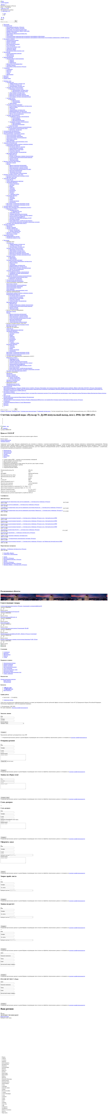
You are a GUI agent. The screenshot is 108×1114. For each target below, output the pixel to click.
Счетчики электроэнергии (13, 115)
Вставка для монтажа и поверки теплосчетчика (21, 156)
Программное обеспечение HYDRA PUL (16, 33)
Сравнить (5, 428)
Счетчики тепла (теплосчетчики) (14, 87)
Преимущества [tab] (7, 450)
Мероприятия (9, 74)
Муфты (11, 186)
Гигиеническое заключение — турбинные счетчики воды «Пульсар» (18, 532)
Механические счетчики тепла (20, 91)
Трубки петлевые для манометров (17, 152)
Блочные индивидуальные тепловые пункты (17, 175)
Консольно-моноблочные (15, 170)
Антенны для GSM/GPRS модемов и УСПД (20, 218)
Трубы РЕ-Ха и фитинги (10, 178)
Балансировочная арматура (13, 145)
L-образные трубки (14, 194)
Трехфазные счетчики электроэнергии (19, 121)
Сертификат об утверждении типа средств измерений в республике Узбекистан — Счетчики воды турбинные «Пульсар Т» (32, 510)
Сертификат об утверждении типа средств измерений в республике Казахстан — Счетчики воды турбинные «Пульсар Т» (31, 507)
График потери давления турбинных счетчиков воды (14, 535)
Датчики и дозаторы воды (13, 232)
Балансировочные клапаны (16, 148)
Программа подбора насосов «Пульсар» (16, 66)
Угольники (12, 189)
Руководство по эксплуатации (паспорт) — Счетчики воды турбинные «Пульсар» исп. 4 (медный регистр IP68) (29, 526)
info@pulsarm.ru (7, 690)
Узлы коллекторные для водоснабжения (16, 137)
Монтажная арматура (11, 153)
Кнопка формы (4, 722)
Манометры (9, 226)
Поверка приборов (11, 41)
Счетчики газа (10, 82)
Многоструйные (13, 107)
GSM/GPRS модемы (14, 212)
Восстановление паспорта (13, 44)
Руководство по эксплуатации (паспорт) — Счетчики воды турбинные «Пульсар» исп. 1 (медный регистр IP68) (29, 518)
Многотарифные (16, 119)
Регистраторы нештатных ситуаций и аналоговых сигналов (24, 222)
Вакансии (8, 70)
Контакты (6, 77)
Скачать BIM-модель (6, 440)
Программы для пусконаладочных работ (16, 29)
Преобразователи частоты (12, 236)
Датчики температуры (12, 228)
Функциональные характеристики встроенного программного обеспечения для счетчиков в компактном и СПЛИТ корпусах (37, 37)
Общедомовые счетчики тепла (17, 92)
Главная (3, 411)
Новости (8, 71)
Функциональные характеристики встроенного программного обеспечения (25, 36)
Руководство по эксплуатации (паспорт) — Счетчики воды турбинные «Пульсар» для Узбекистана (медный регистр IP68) (31, 541)
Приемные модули (14, 210)
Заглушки (11, 185)
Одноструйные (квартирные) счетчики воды (20, 106)
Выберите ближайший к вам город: (9, 819)
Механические (16, 100)
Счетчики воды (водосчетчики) (14, 104)
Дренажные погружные (15, 172)
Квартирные (12, 99)
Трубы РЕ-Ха (9, 179)
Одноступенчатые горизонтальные (18, 173)
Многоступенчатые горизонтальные (18, 166)
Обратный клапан (13, 160)
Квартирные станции (11, 139)
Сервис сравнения (8, 673)
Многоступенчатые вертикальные (18, 165)
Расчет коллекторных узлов (13, 46)
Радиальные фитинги (11, 195)
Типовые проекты (11, 65)
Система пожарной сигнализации (12, 132)
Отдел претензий (10, 45)
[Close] (1, 805)
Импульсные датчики (11, 233)
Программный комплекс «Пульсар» (15, 27)
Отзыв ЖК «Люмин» (9, 553)
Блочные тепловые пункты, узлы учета (13, 174)
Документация (10, 56)
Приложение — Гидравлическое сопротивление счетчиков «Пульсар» (18, 538)
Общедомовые (13, 103)
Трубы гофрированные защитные (14, 181)
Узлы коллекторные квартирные (14, 136)
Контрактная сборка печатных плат (15, 50)
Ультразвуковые (16, 102)
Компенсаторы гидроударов (16, 149)
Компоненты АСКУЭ (11, 208)
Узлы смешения (10, 140)
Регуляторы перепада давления (17, 146)
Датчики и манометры (9, 224)
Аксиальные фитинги (11, 182)
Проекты (11, 60)
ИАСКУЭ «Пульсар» (11, 32)
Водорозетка (12, 190)
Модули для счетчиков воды (16, 114)
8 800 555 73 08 (7, 687)
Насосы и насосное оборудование (12, 161)
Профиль (11, 61)
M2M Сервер (9, 35)
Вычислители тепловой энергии (17, 94)
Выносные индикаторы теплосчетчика (19, 95)
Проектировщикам (8, 57)
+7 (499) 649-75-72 (5, 11)
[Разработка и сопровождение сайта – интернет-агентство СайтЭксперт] (5, 710)
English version (7, 78)
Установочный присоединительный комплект (20, 157)
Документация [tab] (7, 453)
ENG (5, 13)
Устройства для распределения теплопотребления (18, 127)
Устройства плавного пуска (13, 237)
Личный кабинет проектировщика (15, 58)
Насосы (8, 164)
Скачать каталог (5, 2)
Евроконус (12, 191)
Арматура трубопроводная (10, 143)
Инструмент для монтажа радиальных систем (17, 204)
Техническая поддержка (12, 40)
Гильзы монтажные (14, 183)
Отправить (3, 732)
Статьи (8, 73)
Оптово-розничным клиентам (13, 53)
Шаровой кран (13, 154)
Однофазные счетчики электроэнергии (19, 116)
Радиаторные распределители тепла (18, 128)
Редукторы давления (14, 150)
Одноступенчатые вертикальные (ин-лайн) (20, 169)
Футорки (11, 193)
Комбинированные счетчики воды (18, 111)
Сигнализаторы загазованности (11, 131)
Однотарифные (16, 117)
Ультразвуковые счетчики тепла (20, 90)
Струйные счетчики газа (15, 85)
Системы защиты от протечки (11, 206)
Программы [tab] (6, 455)
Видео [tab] (5, 457)
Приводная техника (8, 235)
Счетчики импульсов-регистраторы (18, 214)
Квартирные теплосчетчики (16, 88)
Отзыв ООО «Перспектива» (11, 554)
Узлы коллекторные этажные (13, 135)
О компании (7, 68)
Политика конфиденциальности (20, 707)
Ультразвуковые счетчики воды (17, 110)
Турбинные (12, 108)
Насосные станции (11, 162)
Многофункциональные (18, 120)
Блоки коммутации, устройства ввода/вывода (20, 220)
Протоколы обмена (11, 49)
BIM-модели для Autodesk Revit (14, 64)
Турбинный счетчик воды (44, 411)
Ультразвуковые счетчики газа (16, 86)
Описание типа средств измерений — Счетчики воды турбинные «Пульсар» (20, 504)
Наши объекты (10, 54)
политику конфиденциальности (79, 737)
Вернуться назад (5, 1016)
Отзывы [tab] (6, 454)
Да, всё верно (4, 1015)
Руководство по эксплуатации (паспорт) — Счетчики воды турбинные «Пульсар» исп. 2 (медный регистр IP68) (29, 521)
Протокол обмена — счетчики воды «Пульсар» (15, 564)
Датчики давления (11, 227)
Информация (12, 62)
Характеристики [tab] (8, 451)
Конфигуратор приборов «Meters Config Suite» (18, 31)
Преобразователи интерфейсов (17, 216)
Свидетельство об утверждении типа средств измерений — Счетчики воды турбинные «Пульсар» (25, 501)
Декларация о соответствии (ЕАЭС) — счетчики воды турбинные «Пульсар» (20, 529)
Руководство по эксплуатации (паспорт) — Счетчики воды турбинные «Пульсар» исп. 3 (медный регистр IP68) (29, 523)
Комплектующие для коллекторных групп (17, 141)
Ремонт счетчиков (11, 42)
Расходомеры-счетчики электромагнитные (20, 96)
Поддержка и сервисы (9, 39)
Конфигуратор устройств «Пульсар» (15, 28)
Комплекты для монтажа (15, 129)
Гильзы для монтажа (14, 230)
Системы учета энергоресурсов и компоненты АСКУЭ (17, 207)
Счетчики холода (10, 98)
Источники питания (14, 219)
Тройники (11, 187)
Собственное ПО (8, 25)
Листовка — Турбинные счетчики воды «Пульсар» (13, 549)
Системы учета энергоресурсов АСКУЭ (16, 223)
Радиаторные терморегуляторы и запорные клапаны (19, 144)
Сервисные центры (11, 48)
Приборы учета (7, 81)
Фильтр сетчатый (13, 158)
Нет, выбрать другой (13, 1015)
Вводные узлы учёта (11, 177)
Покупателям (7, 52)
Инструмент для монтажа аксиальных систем (17, 203)
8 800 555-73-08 (5, 8)
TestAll (5, 556)
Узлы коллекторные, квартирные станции (14, 133)
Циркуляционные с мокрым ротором (18, 168)
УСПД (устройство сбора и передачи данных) (20, 215)
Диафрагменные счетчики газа (17, 83)
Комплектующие (13, 125)
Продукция (6, 24)
